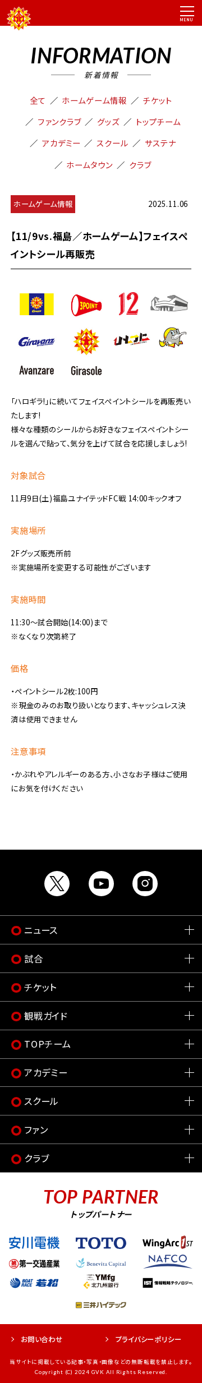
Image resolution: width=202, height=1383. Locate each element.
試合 (33, 958)
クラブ (140, 164)
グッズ (108, 121)
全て (38, 100)
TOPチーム (47, 1043)
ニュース (41, 930)
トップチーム (158, 121)
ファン (36, 1129)
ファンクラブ (59, 121)
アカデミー (61, 143)
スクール (112, 143)
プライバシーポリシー (149, 1339)
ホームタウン (89, 164)
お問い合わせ (42, 1339)
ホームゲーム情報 (94, 100)
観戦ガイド (46, 1015)
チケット (157, 100)
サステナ (160, 143)
